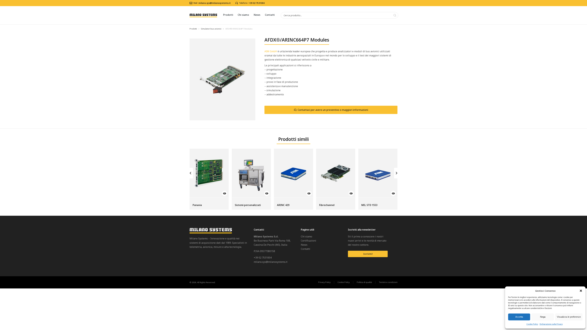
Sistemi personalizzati (248, 205)
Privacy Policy (324, 282)
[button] (580, 290)
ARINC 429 (283, 205)
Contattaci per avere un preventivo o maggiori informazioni (333, 110)
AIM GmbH (270, 51)
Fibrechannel (326, 205)
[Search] (394, 15)
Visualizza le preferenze (569, 316)
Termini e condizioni (388, 282)
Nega (542, 316)
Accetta (519, 316)
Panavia (197, 205)
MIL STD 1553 (369, 205)
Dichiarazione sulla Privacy (551, 324)
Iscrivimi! (368, 253)
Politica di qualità (364, 282)
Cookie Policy (532, 324)
